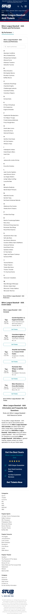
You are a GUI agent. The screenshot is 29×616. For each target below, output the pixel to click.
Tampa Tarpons (8, 265)
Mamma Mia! (5, 571)
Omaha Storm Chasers (10, 208)
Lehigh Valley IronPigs (10, 179)
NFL (3, 501)
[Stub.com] (6, 6)
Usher (3, 548)
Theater (4, 497)
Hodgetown (15, 356)
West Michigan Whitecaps (11, 284)
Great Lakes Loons (9, 128)
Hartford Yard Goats (9, 139)
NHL (3, 503)
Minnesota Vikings (7, 524)
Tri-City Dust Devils (9, 272)
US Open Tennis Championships (11, 516)
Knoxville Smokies (9, 166)
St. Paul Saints (8, 252)
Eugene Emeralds (9, 109)
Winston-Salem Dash (10, 286)
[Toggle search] (18, 6)
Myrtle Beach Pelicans (10, 189)
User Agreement (20, 601)
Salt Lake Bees (8, 238)
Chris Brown (5, 546)
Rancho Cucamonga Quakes (12, 220)
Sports (7, 10)
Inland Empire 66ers (9, 152)
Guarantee (4, 579)
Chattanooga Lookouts (10, 88)
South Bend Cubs (9, 247)
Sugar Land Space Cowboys (12, 254)
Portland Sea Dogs (9, 214)
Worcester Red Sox (9, 291)
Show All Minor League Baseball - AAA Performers (13, 296)
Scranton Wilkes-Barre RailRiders (13, 242)
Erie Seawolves (8, 107)
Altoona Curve (8, 60)
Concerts (4, 499)
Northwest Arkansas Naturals (12, 200)
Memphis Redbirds (9, 187)
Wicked (4, 569)
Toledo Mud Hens (9, 267)
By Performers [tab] (7, 32)
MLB (3, 505)
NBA (3, 509)
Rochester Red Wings (10, 227)
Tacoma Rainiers (8, 262)
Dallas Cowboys (6, 518)
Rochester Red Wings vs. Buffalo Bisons (17, 369)
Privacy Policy (5, 603)
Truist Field (15, 338)
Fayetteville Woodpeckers (11, 115)
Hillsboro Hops (8, 143)
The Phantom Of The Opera (9, 559)
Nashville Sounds (9, 195)
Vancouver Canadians (10, 278)
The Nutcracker (6, 561)
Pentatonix (5, 544)
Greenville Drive (8, 131)
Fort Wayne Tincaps (9, 118)
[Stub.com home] (8, 592)
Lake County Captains (10, 172)
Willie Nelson (5, 550)
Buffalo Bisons (8, 77)
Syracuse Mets (8, 256)
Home (3, 10)
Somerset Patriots (9, 245)
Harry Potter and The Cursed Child (11, 565)
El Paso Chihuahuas (9, 105)
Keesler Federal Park (17, 388)
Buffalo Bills (5, 530)
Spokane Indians (8, 249)
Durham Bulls (7, 99)
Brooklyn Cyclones (9, 75)
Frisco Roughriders (9, 122)
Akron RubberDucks (9, 55)
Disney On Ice (5, 563)
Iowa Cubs (7, 154)
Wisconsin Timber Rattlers (11, 288)
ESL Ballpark (15, 373)
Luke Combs (5, 540)
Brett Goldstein (6, 542)
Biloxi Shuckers (8, 71)
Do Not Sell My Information (9, 585)
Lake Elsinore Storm (9, 174)
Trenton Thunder (8, 269)
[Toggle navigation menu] (25, 6)
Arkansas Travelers (9, 62)
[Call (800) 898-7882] (22, 6)
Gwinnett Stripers (9, 133)
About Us (4, 577)
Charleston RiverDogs (10, 83)
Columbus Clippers (9, 93)
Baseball (12, 10)
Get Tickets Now (14, 482)
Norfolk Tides (7, 198)
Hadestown (5, 567)
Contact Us (5, 583)
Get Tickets (14, 329)
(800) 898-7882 (9, 596)
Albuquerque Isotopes (10, 58)
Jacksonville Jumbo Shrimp (11, 160)
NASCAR (4, 507)
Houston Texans (6, 528)
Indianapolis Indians (9, 149)
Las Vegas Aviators (9, 177)
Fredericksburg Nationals (11, 120)
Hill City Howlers (8, 141)
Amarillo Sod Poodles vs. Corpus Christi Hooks (19, 352)
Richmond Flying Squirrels (11, 225)
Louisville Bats (8, 181)
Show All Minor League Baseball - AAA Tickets (13, 399)
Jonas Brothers (6, 538)
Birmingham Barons (9, 73)
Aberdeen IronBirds (9, 53)
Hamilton (4, 557)
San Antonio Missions (10, 240)
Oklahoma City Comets (10, 206)
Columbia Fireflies (9, 90)
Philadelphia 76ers (7, 522)
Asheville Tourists (9, 65)
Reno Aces (7, 223)
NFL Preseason (6, 520)
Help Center (5, 581)
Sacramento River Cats (10, 235)
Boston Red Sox (6, 526)
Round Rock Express (9, 229)
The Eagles (5, 536)
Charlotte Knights (9, 86)
